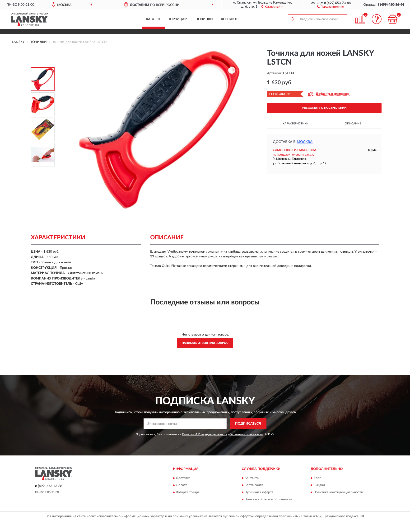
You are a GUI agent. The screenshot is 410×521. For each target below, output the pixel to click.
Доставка (183, 478)
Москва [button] (304, 142)
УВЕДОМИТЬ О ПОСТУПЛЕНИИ (324, 107)
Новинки (204, 19)
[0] (392, 19)
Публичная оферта (259, 492)
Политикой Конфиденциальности (204, 434)
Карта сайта (254, 485)
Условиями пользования (246, 434)
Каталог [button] (153, 19)
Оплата (181, 485)
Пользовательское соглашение (268, 499)
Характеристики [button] (295, 123)
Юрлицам (178, 19)
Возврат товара (188, 492)
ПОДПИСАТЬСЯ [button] (248, 423)
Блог (317, 478)
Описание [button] (353, 123)
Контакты (230, 19)
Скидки (319, 485)
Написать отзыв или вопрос (205, 342)
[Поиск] (292, 19)
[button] (330, 6)
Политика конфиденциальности (338, 492)
